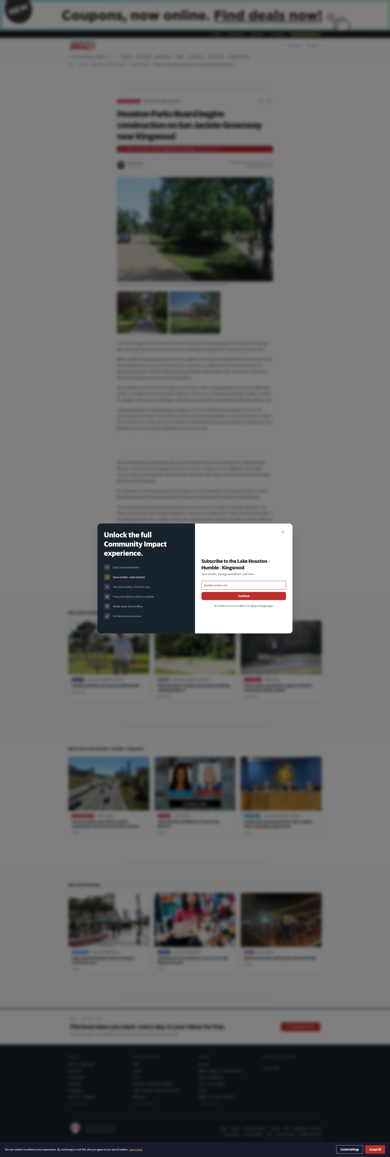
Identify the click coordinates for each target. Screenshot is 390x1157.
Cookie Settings (349, 1149)
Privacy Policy (267, 605)
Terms (254, 605)
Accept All (375, 1149)
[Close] (283, 531)
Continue (243, 596)
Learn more (135, 1149)
